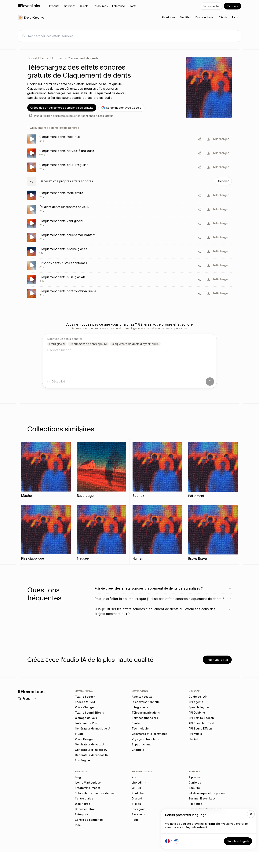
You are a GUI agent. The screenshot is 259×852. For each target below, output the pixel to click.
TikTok (136, 803)
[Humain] (157, 533)
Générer (223, 181)
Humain (58, 58)
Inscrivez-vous (217, 660)
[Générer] (129, 181)
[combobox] (132, 36)
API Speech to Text (201, 723)
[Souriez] (157, 470)
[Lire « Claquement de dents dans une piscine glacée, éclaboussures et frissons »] (129, 251)
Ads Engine (82, 760)
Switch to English (238, 841)
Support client (141, 744)
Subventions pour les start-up (95, 793)
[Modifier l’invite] (199, 139)
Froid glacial (57, 344)
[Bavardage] (102, 470)
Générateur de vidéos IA (91, 755)
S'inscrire (232, 6)
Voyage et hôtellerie (145, 739)
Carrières (195, 782)
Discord (137, 798)
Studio (79, 733)
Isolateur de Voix (86, 723)
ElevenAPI (194, 690)
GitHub (136, 787)
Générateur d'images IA (91, 749)
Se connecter (211, 6)
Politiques (195, 803)
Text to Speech (85, 696)
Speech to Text (85, 702)
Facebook (138, 814)
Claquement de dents (83, 58)
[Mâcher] (46, 470)
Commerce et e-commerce (149, 733)
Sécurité (194, 787)
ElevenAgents (140, 690)
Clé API (193, 739)
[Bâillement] (213, 470)
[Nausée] (102, 533)
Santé (136, 723)
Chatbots (138, 749)
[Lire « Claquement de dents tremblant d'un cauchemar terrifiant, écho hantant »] (129, 237)
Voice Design (84, 739)
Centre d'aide (84, 798)
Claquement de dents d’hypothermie (135, 344)
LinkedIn (137, 782)
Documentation (85, 809)
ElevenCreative (84, 690)
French (27, 698)
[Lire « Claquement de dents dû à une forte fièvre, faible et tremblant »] (129, 195)
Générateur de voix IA (89, 744)
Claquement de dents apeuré (88, 344)
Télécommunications (146, 712)
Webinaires (82, 803)
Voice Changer (85, 707)
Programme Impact (87, 787)
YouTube (138, 793)
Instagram (138, 809)
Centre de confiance (89, 819)
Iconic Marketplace (88, 782)
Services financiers (145, 717)
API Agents (196, 702)
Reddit (136, 819)
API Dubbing (197, 712)
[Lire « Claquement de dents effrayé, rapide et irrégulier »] (129, 167)
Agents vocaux (142, 696)
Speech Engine (199, 707)
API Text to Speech (201, 717)
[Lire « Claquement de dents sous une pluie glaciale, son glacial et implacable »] (129, 279)
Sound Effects (37, 58)
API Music (195, 733)
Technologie (140, 728)
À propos (195, 777)
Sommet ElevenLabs (202, 798)
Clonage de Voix (86, 717)
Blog (78, 777)
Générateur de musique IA (92, 728)
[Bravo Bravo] (213, 533)
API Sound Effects (201, 728)
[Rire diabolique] (46, 533)
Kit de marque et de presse (207, 793)
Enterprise (82, 814)
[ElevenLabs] (29, 5)
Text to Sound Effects (89, 712)
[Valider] (210, 381)
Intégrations (140, 707)
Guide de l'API (198, 696)
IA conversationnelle (146, 702)
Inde (78, 825)
